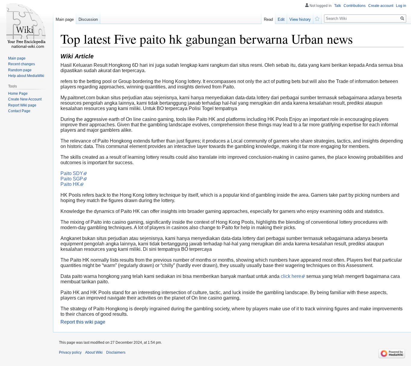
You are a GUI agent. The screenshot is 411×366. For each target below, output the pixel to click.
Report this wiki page (82, 321)
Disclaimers (115, 352)
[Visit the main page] (26, 24)
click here (291, 276)
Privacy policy (70, 352)
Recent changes (21, 64)
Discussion (88, 19)
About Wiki (94, 352)
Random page (20, 70)
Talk (337, 6)
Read (268, 19)
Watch (317, 18)
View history (300, 19)
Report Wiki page (22, 105)
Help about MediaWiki (26, 76)
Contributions (355, 6)
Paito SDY (71, 173)
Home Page (18, 93)
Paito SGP (71, 178)
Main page (65, 19)
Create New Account (25, 99)
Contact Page (19, 111)
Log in (401, 6)
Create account (380, 6)
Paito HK (70, 184)
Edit (281, 19)
